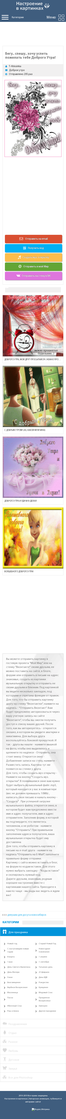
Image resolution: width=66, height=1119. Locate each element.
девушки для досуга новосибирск (26, 915)
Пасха (10, 998)
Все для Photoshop (20, 1077)
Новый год (12, 944)
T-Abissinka (15, 66)
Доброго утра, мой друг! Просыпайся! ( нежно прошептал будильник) (33, 359)
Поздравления (17, 1024)
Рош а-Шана (13, 1011)
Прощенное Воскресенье (44, 999)
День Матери (13, 972)
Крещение (43, 987)
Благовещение (13, 982)
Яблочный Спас (14, 1006)
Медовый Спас (46, 993)
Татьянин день (45, 967)
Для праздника (18, 932)
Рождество (44, 982)
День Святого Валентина (18, 967)
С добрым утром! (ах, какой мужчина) (24, 430)
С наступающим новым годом (18, 950)
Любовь (13, 1051)
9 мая (10, 977)
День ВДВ (43, 977)
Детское (13, 1059)
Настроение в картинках (15, 1099)
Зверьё (12, 1068)
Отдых (12, 1033)
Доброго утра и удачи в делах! (20, 501)
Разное (13, 1042)
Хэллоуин (43, 1006)
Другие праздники (47, 1011)
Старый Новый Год (47, 944)
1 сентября (44, 962)
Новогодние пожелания (44, 950)
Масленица (12, 993)
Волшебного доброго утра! (19, 572)
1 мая (10, 962)
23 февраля (44, 972)
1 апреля (43, 957)
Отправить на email (36, 239)
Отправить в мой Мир (36, 266)
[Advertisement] (33, 33)
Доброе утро (17, 70)
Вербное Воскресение (17, 987)
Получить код (36, 248)
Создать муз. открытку (36, 257)
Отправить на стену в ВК (36, 275)
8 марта (11, 957)
